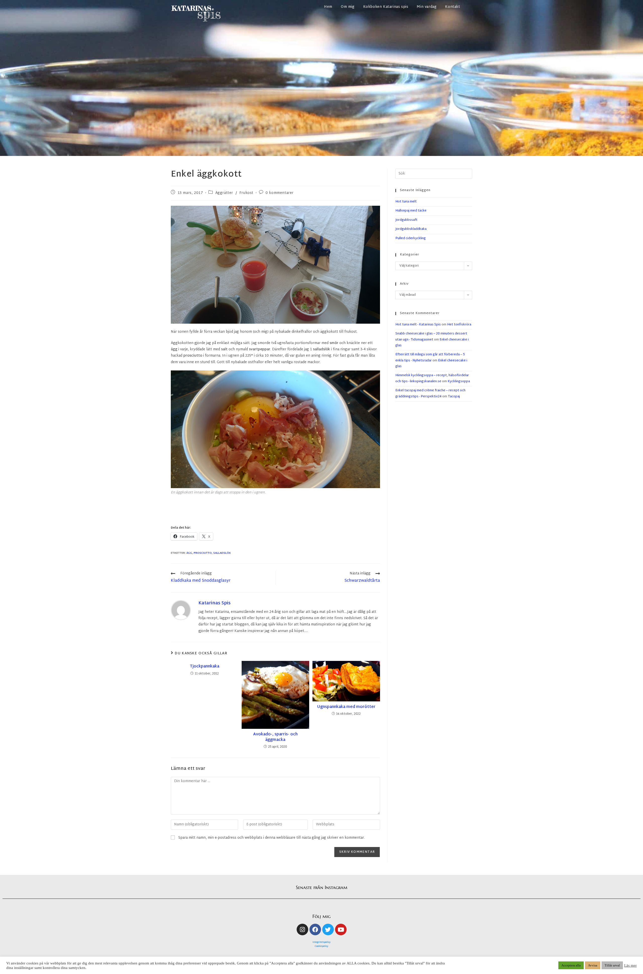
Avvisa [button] (592, 965)
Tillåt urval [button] (612, 965)
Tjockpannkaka (204, 666)
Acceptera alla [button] (571, 965)
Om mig (348, 7)
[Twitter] (328, 929)
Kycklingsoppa (459, 381)
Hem (328, 7)
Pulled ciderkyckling (410, 238)
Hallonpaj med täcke (410, 211)
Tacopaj (454, 397)
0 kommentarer (279, 193)
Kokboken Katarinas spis (385, 7)
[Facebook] (315, 929)
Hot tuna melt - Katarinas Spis (418, 325)
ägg (189, 553)
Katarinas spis (214, 603)
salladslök (222, 553)
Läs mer (630, 965)
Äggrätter (224, 193)
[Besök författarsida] (181, 610)
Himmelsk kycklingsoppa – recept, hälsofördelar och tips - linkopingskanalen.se (432, 378)
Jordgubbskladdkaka (410, 229)
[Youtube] (341, 929)
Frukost (246, 193)
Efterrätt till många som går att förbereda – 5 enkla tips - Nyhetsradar (430, 357)
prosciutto (203, 553)
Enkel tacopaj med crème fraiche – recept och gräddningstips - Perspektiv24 (430, 393)
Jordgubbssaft (406, 220)
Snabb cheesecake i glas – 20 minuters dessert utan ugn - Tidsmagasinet (431, 337)
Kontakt (452, 7)
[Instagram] (302, 929)
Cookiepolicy (321, 946)
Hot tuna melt (406, 202)
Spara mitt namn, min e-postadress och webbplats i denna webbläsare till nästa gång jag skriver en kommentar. (271, 838)
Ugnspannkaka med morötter (346, 707)
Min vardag (427, 7)
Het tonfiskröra (459, 325)
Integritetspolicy (321, 942)
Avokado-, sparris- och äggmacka (275, 737)
